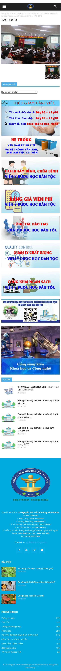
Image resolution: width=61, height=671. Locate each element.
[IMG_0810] (30, 44)
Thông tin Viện (8, 618)
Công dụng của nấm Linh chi (31, 596)
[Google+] (27, 550)
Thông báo (6, 630)
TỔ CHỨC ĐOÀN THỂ (11, 652)
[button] (56, 7)
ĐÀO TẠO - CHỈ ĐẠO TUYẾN (14, 639)
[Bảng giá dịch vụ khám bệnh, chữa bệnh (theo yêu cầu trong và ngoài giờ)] (8, 404)
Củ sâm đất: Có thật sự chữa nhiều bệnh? (36, 582)
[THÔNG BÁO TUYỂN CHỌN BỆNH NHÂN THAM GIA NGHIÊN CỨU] (8, 390)
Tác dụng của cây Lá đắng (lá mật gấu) (35, 568)
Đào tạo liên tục (8, 648)
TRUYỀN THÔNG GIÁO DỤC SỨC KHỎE (19, 635)
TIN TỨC (5, 622)
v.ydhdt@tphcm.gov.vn (36, 542)
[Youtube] (42, 550)
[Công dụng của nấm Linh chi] (8, 599)
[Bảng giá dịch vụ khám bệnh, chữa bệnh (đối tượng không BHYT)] (8, 418)
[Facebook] (19, 550)
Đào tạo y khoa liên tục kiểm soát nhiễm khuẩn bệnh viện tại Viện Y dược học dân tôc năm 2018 (29, 14)
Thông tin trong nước (11, 626)
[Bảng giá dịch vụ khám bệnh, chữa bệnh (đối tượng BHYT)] (8, 445)
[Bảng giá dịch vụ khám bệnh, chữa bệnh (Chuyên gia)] (8, 431)
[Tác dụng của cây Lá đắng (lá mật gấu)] (8, 572)
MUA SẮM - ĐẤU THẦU (12, 643)
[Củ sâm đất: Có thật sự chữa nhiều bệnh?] (8, 586)
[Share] (34, 550)
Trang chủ (5, 13)
